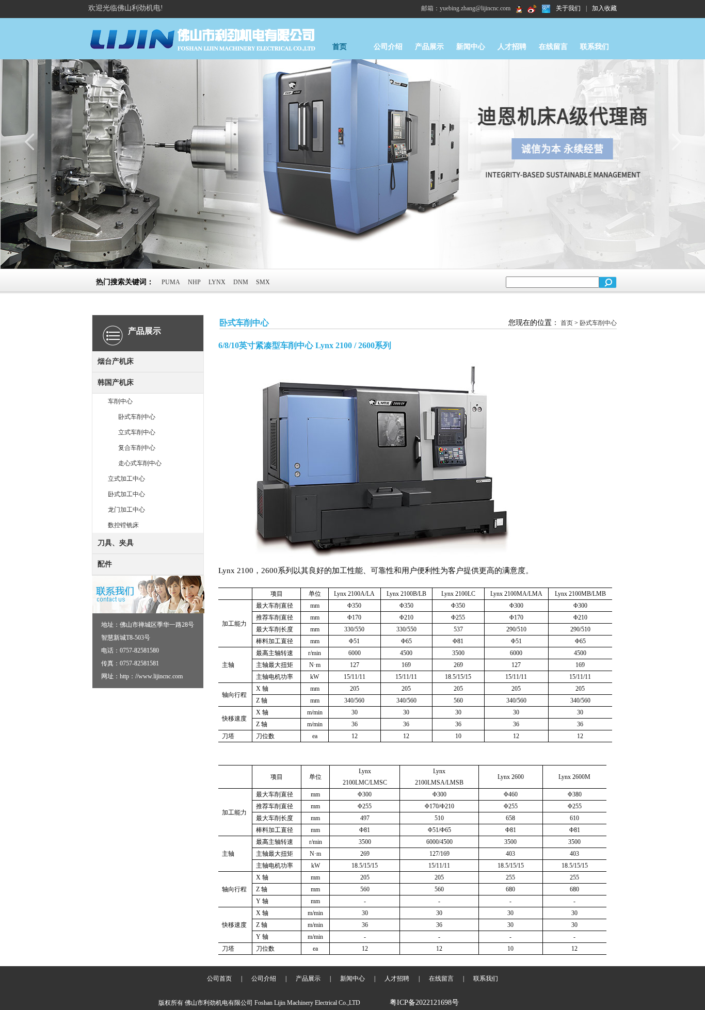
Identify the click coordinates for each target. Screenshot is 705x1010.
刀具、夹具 (116, 543)
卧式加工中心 (126, 494)
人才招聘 (512, 47)
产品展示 (429, 47)
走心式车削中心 (140, 463)
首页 (339, 47)
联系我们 (594, 47)
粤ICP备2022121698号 (424, 1002)
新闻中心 (470, 47)
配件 (105, 564)
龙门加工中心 (126, 509)
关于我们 (568, 8)
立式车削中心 (136, 432)
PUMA (171, 282)
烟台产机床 (116, 361)
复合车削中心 (136, 447)
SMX (263, 282)
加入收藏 (604, 8)
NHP (194, 282)
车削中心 (120, 401)
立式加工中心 (126, 478)
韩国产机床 (116, 382)
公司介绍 (388, 47)
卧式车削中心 (136, 416)
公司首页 (219, 978)
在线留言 (553, 47)
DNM (240, 282)
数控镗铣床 (123, 525)
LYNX (217, 282)
